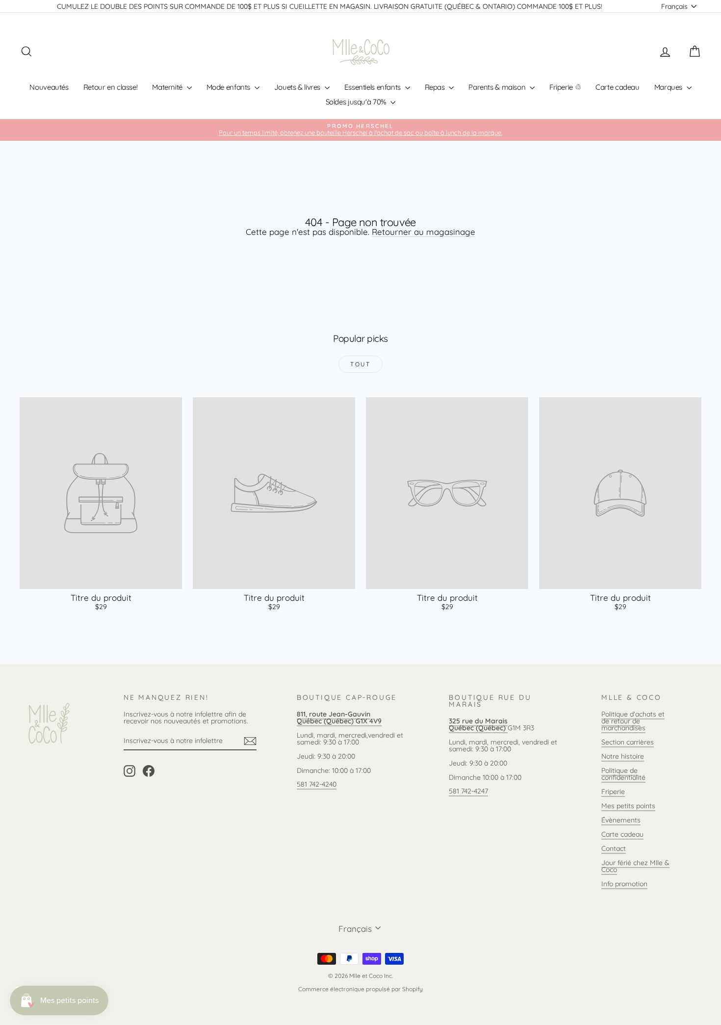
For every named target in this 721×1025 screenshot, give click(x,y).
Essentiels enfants (373, 87)
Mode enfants (229, 87)
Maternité (168, 87)
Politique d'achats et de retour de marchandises (633, 721)
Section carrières (627, 742)
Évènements (621, 820)
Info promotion (624, 883)
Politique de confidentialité (623, 774)
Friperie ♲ (565, 87)
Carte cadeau (617, 87)
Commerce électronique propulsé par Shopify (360, 989)
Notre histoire (622, 756)
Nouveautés (48, 87)
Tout (360, 364)
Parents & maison (497, 87)
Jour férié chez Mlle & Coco (635, 866)
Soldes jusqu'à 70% (357, 101)
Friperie (613, 791)
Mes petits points (628, 805)
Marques (669, 87)
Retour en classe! (110, 87)
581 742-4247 (468, 791)
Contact (613, 848)
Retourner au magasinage (423, 232)
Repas (436, 87)
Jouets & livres (298, 87)
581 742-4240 (316, 784)
